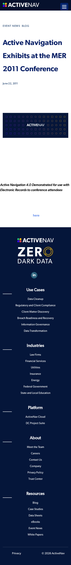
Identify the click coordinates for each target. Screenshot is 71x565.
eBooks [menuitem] (35, 522)
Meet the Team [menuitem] (35, 447)
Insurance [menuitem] (35, 374)
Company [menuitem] (35, 466)
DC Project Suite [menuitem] (35, 423)
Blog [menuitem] (35, 502)
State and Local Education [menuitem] (35, 393)
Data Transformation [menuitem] (35, 331)
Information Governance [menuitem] (35, 324)
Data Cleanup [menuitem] (35, 299)
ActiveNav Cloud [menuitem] (35, 417)
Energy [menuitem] (35, 380)
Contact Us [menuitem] (35, 459)
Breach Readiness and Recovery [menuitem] (35, 318)
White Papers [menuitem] (35, 534)
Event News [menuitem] (35, 528)
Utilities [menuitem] (35, 367)
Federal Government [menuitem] (35, 386)
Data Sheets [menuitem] (35, 515)
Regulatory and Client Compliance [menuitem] (35, 305)
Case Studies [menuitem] (35, 509)
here (36, 215)
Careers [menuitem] (35, 453)
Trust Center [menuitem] (35, 479)
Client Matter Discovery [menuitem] (35, 311)
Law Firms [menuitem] (35, 354)
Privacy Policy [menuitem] (35, 472)
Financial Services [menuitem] (35, 361)
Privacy (16, 553)
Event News (11, 26)
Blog (25, 26)
